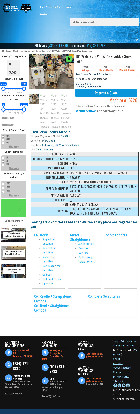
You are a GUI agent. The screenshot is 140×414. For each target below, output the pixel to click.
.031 (7, 142)
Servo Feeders (43, 50)
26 (7, 160)
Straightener (86, 243)
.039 (8, 191)
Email (52, 378)
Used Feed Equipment (23, 50)
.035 (8, 187)
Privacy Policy (121, 376)
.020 (8, 135)
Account (118, 363)
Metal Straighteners (80, 237)
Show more (14, 146)
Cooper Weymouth (111, 110)
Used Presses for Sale (51, 7)
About (69, 7)
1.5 (7, 157)
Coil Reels (41, 234)
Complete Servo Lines (104, 296)
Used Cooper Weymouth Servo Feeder (93, 74)
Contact (44, 14)
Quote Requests (122, 367)
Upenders (47, 283)
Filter (19, 208)
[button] (69, 59)
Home (8, 50)
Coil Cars (47, 274)
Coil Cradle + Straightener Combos (53, 298)
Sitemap (118, 381)
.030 (8, 139)
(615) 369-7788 (95, 45)
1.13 (7, 164)
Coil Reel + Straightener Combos (51, 308)
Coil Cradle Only (51, 279)
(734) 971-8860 (58, 45)
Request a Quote (106, 92)
